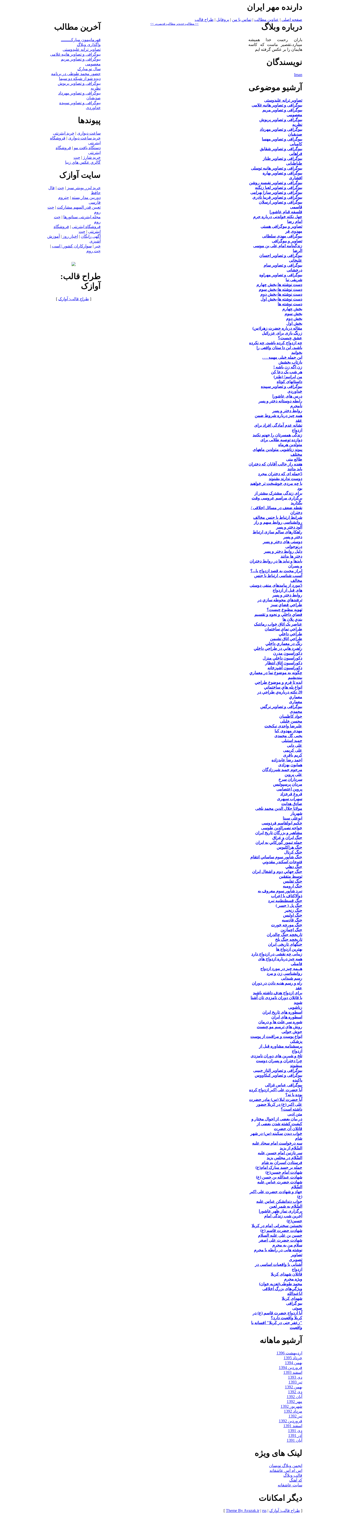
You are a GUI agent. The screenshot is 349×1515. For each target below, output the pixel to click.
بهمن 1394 (293, 1363)
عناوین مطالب (266, 19)
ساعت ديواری (89, 133)
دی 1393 (295, 1377)
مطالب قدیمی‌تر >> (162, 24)
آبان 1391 (294, 1440)
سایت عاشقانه (290, 1485)
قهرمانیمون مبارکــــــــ (81, 40)
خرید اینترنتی (63, 133)
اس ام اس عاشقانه (286, 1470)
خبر (98, 246)
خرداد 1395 (293, 1358)
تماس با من (241, 19)
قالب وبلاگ (292, 1475)
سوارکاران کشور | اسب (72, 246)
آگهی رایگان (91, 236)
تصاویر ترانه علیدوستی (82, 49)
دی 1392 (295, 1392)
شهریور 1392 (291, 1406)
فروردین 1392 (290, 1421)
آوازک (63, 299)
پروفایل (222, 19)
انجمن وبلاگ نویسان (285, 1465)
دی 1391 (295, 1430)
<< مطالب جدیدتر (187, 24)
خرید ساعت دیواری (84, 138)
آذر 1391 (295, 1435)
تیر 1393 (295, 1382)
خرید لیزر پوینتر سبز (84, 188)
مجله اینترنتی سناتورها (82, 217)
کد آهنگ (295, 1480)
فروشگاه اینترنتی (86, 226)
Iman (298, 75)
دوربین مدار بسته (86, 197)
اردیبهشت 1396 (289, 1353)
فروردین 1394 (290, 1367)
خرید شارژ (92, 157)
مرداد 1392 (293, 1411)
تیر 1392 (295, 1416)
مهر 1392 (294, 1401)
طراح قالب (204, 19)
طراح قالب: (78, 299)
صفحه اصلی (292, 19)
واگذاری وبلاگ (89, 44)
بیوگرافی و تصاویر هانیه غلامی (75, 54)
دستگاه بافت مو (87, 148)
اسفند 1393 (292, 1372)
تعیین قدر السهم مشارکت (79, 207)
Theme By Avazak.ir (242, 1510)
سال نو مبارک (89, 69)
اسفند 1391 (292, 1426)
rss (264, 1510)
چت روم (93, 251)
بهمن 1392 (293, 1387)
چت (77, 157)
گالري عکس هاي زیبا (83, 162)
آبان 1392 (294, 1396)
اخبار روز (70, 236)
